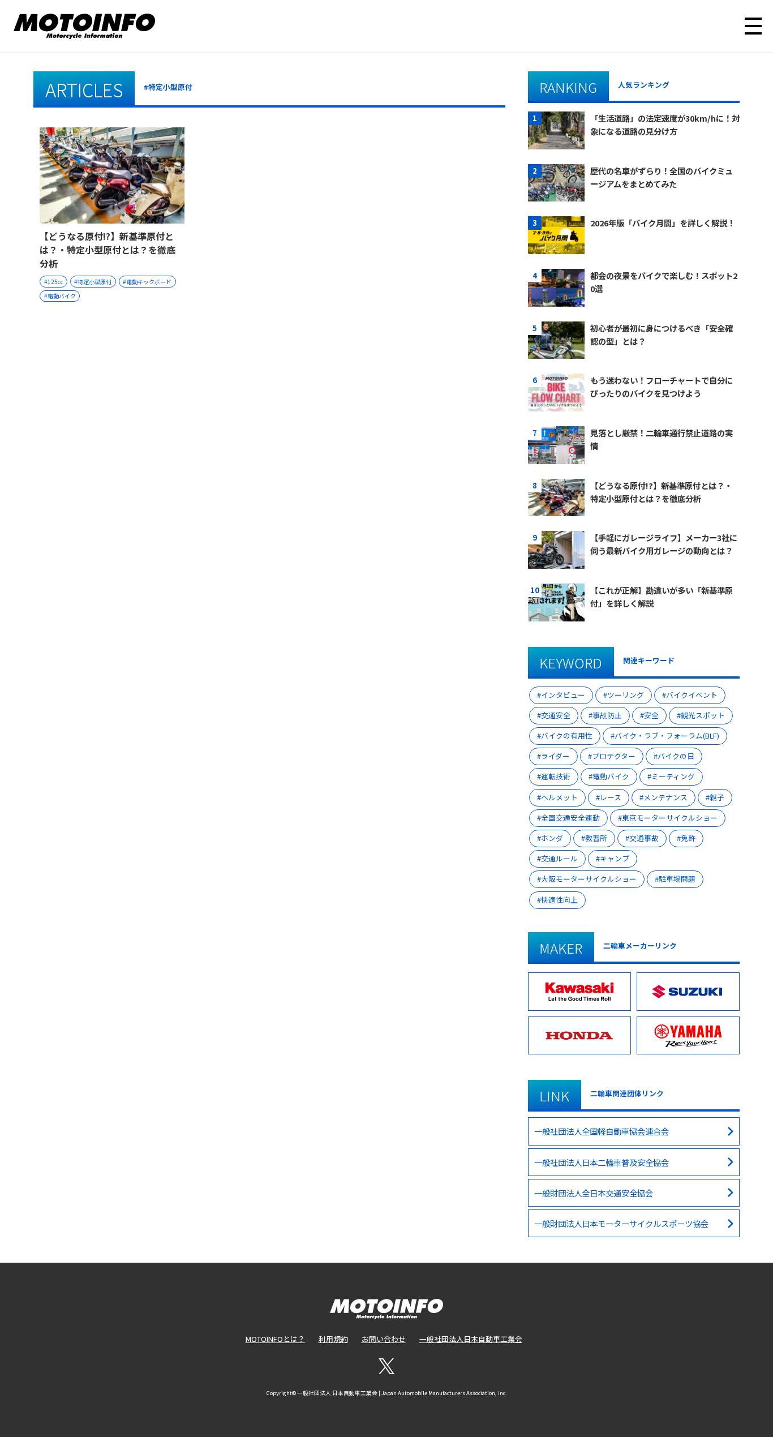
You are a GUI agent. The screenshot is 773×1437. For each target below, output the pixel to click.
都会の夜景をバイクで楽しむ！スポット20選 (663, 281)
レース (610, 797)
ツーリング (625, 694)
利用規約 (333, 1338)
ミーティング (673, 776)
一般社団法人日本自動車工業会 (470, 1338)
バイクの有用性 (566, 735)
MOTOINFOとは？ (275, 1338)
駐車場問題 (677, 878)
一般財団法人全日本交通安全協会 (593, 1193)
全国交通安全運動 (570, 817)
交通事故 (644, 838)
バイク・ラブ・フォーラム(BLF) (667, 735)
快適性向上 (559, 899)
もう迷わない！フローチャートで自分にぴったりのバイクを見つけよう (661, 386)
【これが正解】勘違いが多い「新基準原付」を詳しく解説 (661, 596)
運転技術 (555, 776)
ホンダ (552, 838)
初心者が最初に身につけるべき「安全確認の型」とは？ (661, 334)
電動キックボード (148, 281)
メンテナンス (665, 797)
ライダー (555, 755)
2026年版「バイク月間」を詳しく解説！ (662, 223)
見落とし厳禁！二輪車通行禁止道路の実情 (661, 439)
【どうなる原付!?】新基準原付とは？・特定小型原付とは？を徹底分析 (107, 249)
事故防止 (607, 715)
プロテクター (613, 755)
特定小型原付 (94, 281)
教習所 (596, 838)
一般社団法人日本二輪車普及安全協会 (601, 1162)
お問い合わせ (384, 1338)
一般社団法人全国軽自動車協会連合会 (601, 1131)
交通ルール (559, 858)
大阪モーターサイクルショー (589, 878)
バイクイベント (692, 694)
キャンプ (614, 858)
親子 (717, 797)
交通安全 (555, 715)
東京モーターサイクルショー (670, 817)
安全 (651, 715)
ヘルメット (559, 797)
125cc (55, 281)
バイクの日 (676, 755)
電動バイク (62, 295)
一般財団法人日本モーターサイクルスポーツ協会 (621, 1223)
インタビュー (563, 694)
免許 (688, 838)
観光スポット (703, 715)
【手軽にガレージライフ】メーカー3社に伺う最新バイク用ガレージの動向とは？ (663, 543)
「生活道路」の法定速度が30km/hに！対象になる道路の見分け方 (665, 124)
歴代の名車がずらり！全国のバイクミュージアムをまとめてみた (661, 177)
